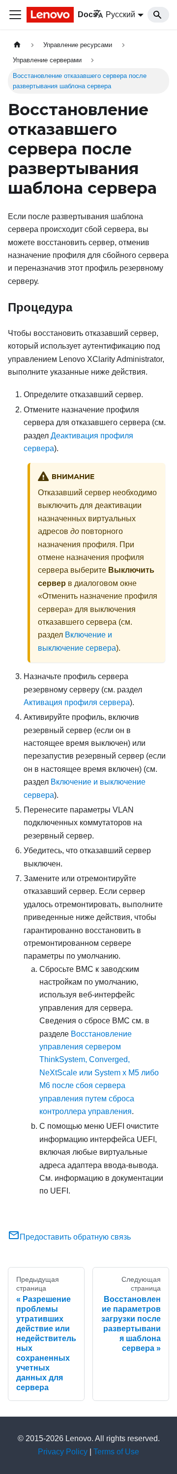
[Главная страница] (17, 44)
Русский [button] (120, 14)
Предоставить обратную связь (75, 1237)
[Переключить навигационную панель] (15, 14)
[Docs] (47, 15)
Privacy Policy (63, 1452)
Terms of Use (116, 1452)
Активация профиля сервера (77, 702)
